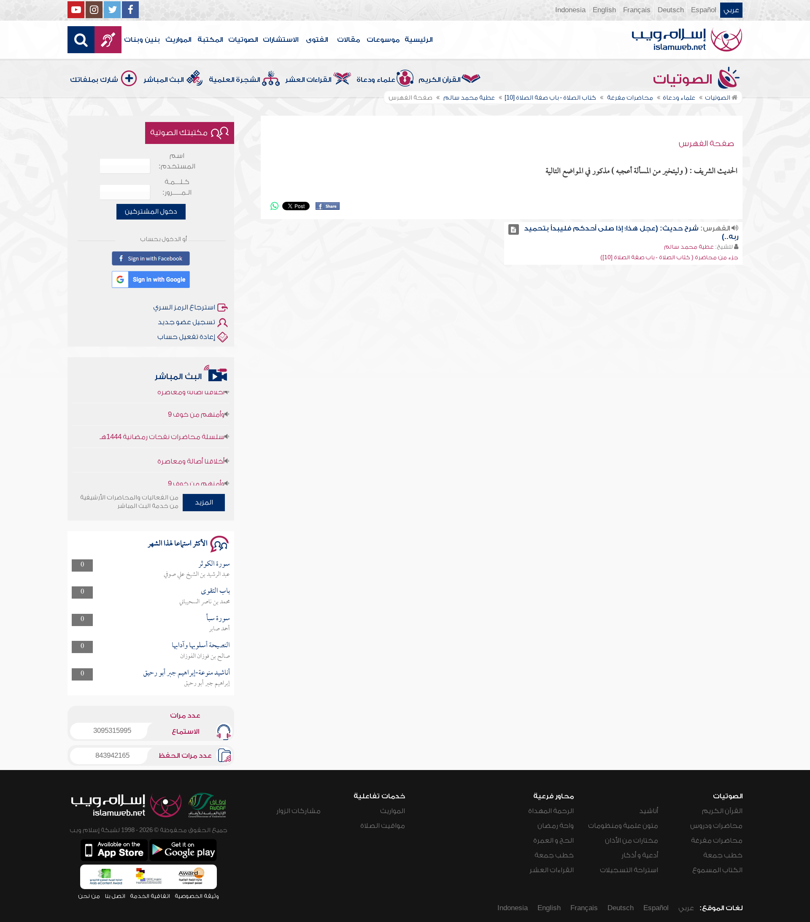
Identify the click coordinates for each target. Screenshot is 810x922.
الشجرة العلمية (234, 80)
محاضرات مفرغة (716, 840)
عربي (731, 10)
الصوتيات (243, 39)
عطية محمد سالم (689, 247)
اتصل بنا (115, 896)
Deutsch (671, 10)
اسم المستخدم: (177, 161)
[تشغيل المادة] (513, 229)
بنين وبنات (142, 39)
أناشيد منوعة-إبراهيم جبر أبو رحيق (186, 673)
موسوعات (383, 39)
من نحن (89, 896)
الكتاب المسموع (717, 870)
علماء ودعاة (375, 80)
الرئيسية (418, 39)
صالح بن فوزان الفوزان (205, 656)
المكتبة (210, 39)
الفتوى (317, 39)
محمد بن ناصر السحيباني (204, 602)
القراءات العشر (308, 80)
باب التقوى (215, 591)
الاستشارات (280, 39)
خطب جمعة (722, 855)
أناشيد (648, 811)
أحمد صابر (219, 629)
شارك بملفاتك (94, 80)
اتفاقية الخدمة (150, 896)
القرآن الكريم (439, 80)
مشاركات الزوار (298, 811)
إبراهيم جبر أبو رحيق (207, 683)
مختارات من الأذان (631, 840)
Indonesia (570, 10)
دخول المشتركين (151, 211)
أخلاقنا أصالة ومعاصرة (190, 447)
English (604, 10)
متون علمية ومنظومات (623, 826)
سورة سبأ (218, 618)
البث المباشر (163, 80)
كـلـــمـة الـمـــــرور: (177, 187)
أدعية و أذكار (639, 855)
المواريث (178, 39)
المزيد (204, 502)
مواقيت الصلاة (382, 826)
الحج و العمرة (553, 840)
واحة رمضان (555, 826)
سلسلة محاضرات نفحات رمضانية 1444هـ (162, 422)
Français (637, 10)
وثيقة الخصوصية (197, 896)
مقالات (348, 39)
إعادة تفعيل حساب (186, 337)
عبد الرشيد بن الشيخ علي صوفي (197, 574)
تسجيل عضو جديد (186, 322)
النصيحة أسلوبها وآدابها (201, 645)
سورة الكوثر (214, 564)
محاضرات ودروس (716, 826)
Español (703, 10)
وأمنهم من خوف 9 (196, 400)
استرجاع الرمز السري (184, 307)
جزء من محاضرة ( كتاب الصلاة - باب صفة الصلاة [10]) (669, 257)
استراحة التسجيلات (629, 870)
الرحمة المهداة (551, 811)
